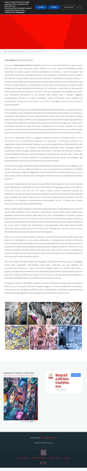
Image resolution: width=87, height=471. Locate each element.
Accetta (41, 7)
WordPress (52, 437)
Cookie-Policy (54, 458)
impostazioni (20, 12)
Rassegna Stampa (39, 458)
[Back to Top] (43, 452)
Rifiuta (54, 7)
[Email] (45, 462)
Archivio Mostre (23, 458)
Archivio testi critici (17, 51)
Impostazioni (69, 7)
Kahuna (43, 437)
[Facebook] (41, 462)
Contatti (66, 458)
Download (76, 375)
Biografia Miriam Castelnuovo (62, 380)
